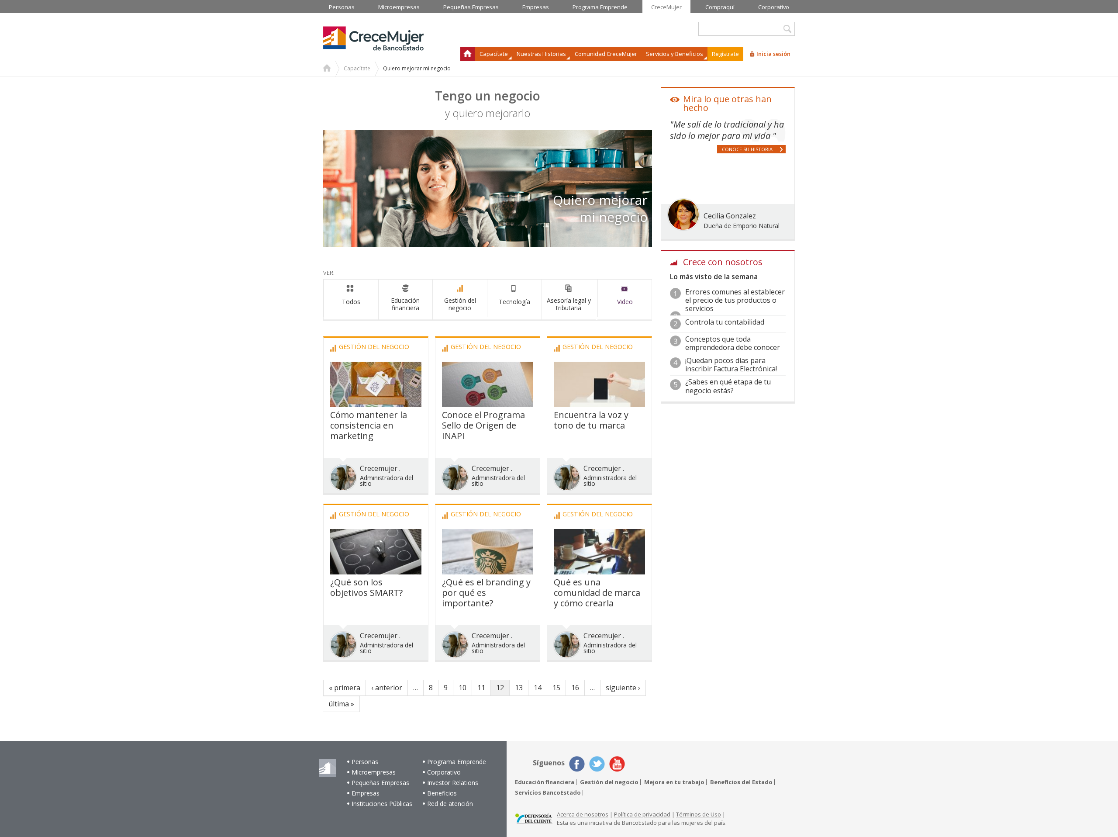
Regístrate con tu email (559, 477)
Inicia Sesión (589, 553)
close (652, 292)
